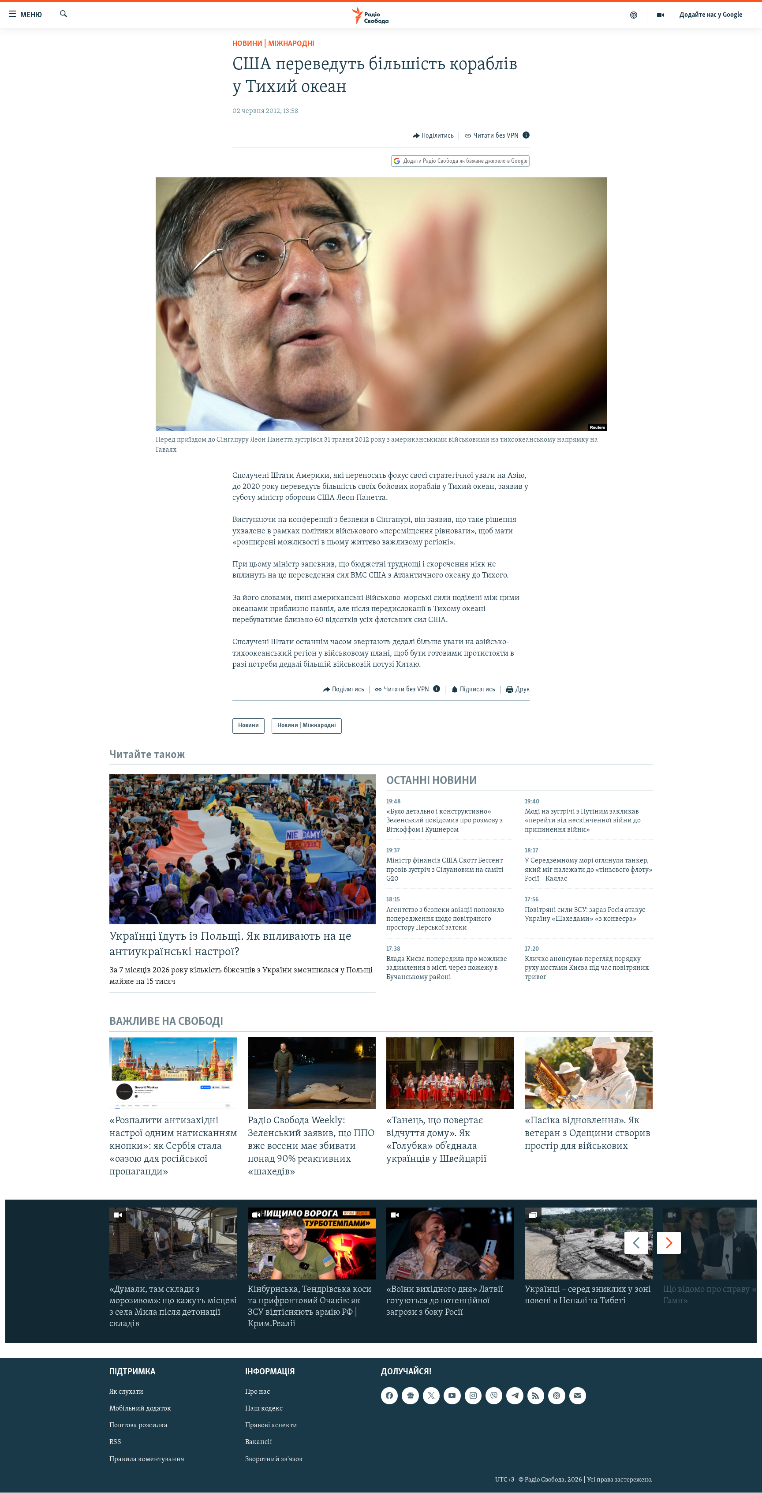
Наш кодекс (264, 1409)
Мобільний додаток (140, 1409)
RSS (115, 1442)
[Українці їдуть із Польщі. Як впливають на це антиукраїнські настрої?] (242, 849)
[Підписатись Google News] (410, 1396)
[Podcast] (556, 1396)
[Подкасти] (633, 15)
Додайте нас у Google (711, 15)
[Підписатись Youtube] (452, 1396)
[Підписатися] (577, 1396)
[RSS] (535, 1396)
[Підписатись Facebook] (389, 1396)
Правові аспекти (271, 1425)
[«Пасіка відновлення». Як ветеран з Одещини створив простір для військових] (589, 1073)
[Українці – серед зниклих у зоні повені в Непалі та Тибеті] (589, 1243)
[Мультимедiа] (660, 15)
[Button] (433, 136)
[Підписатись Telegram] (514, 1396)
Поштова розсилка (138, 1425)
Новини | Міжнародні (273, 44)
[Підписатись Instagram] (473, 1396)
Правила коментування (146, 1459)
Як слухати (126, 1392)
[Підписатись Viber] (494, 1396)
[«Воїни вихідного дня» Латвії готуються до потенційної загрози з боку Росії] (450, 1243)
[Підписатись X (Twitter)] (431, 1396)
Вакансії (258, 1442)
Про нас (257, 1392)
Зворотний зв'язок (274, 1459)
